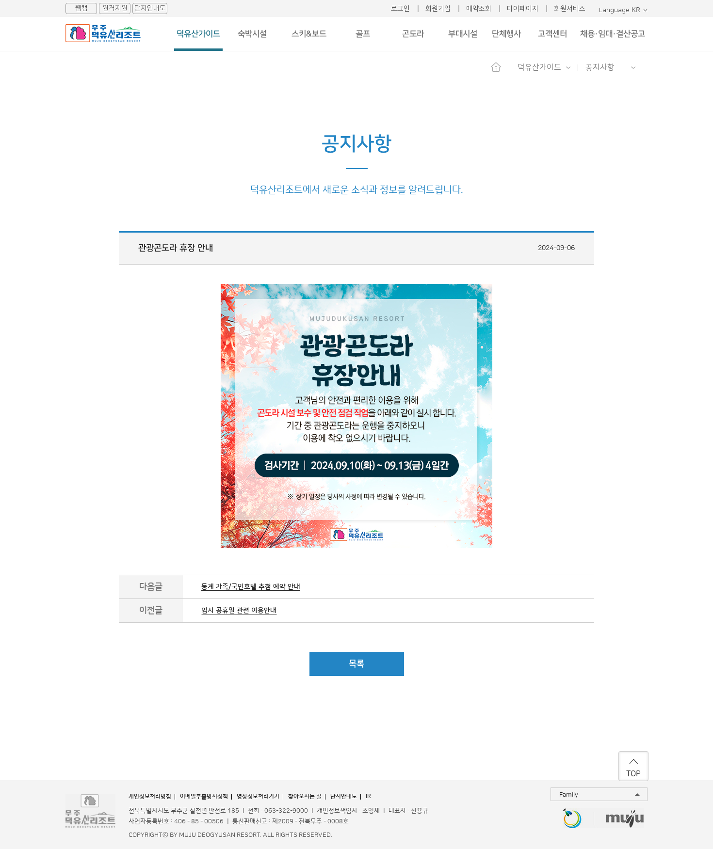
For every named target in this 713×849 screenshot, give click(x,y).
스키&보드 (309, 34)
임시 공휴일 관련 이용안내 (238, 610)
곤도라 (413, 34)
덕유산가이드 (198, 34)
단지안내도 (150, 8)
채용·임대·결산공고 (612, 34)
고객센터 (552, 34)
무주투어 (625, 819)
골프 (363, 34)
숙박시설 (252, 34)
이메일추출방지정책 (204, 796)
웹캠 (81, 8)
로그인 (400, 9)
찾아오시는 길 (305, 796)
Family (568, 794)
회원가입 (438, 9)
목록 (356, 664)
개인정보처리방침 (150, 796)
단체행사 (506, 34)
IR (368, 796)
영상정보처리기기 (258, 796)
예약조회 (478, 9)
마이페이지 (522, 9)
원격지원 (115, 8)
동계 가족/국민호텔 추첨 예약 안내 (250, 587)
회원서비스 (569, 8)
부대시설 (462, 34)
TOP (633, 774)
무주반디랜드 (572, 819)
